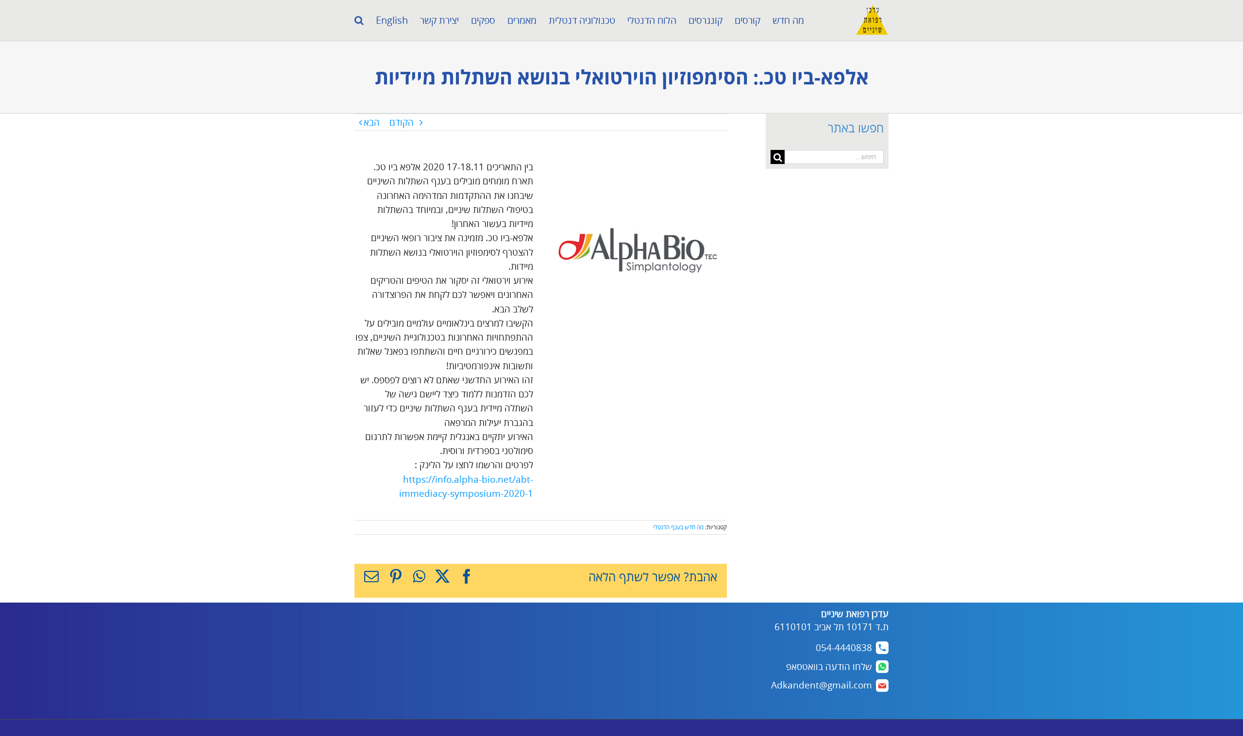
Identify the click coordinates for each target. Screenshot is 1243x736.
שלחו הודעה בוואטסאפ (829, 666)
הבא (372, 122)
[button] (359, 20)
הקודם (401, 122)
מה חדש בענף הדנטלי (678, 527)
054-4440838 (844, 647)
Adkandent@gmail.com (821, 685)
